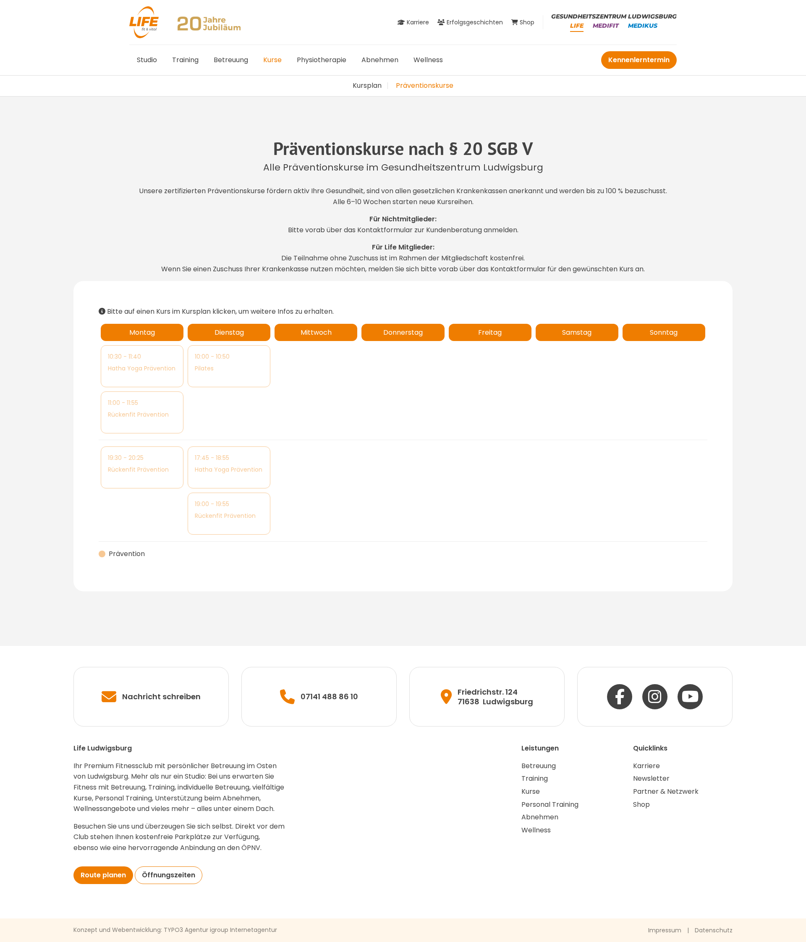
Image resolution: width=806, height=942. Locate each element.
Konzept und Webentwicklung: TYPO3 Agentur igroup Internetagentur (175, 930)
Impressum (664, 930)
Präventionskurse (424, 85)
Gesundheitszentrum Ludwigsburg (614, 16)
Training (185, 60)
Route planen (103, 875)
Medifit (606, 25)
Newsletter (651, 778)
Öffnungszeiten (168, 875)
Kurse (272, 60)
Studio (147, 60)
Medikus (642, 25)
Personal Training (549, 804)
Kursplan (367, 85)
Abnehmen (379, 60)
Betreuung (231, 60)
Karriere (646, 766)
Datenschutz (714, 930)
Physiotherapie (321, 60)
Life (577, 25)
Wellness (428, 60)
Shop (641, 804)
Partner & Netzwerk (666, 791)
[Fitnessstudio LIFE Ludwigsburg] (144, 21)
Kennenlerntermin (639, 60)
